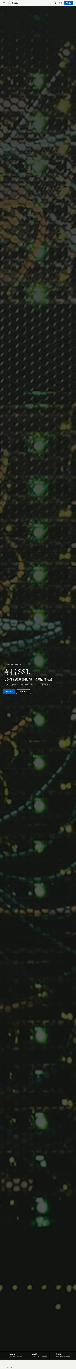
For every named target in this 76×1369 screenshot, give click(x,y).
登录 (60, 3)
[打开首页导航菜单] (4, 3)
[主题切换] (55, 2)
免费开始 (68, 3)
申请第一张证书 (23, 692)
